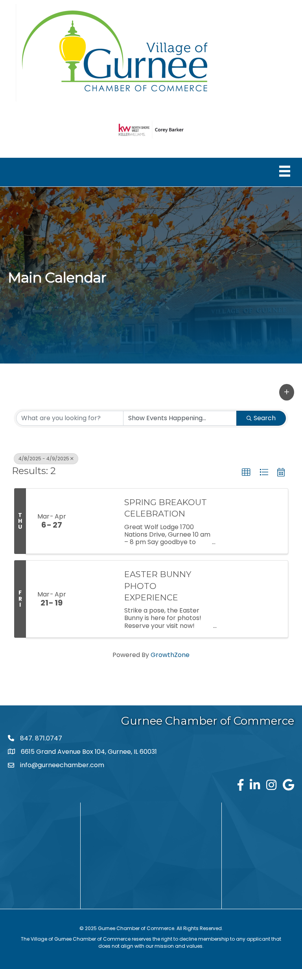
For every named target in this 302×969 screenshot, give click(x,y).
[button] (286, 392)
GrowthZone (170, 654)
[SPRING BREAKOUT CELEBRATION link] (96, 521)
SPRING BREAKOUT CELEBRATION (165, 508)
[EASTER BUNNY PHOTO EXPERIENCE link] (96, 599)
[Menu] (284, 171)
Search (265, 418)
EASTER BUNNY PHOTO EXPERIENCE (157, 585)
